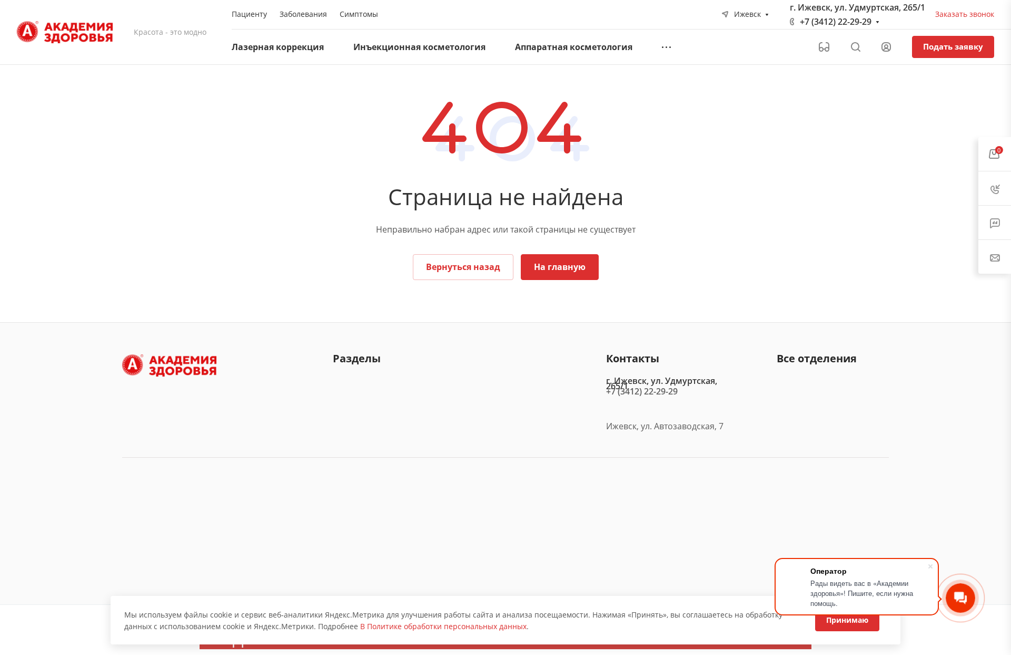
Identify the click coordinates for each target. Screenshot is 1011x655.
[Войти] (886, 47)
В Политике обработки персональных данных (443, 626)
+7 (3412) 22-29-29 (835, 21)
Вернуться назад (463, 267)
